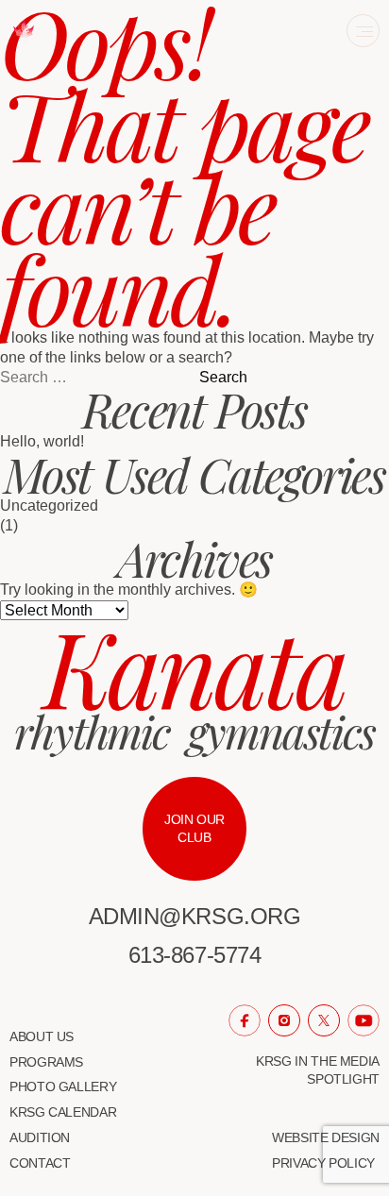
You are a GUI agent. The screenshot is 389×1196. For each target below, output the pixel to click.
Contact (39, 1163)
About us (41, 1036)
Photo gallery (62, 1086)
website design (326, 1137)
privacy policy (323, 1163)
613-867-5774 (194, 955)
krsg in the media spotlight (318, 1070)
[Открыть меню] (363, 30)
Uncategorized (49, 505)
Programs (46, 1062)
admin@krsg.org (194, 916)
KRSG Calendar (62, 1112)
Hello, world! (42, 441)
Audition (39, 1137)
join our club (194, 828)
